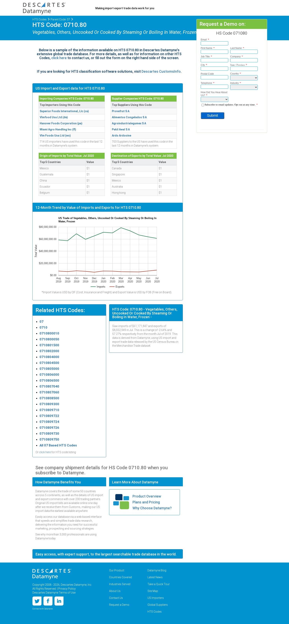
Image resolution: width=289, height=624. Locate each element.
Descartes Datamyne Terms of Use (53, 592)
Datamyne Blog (156, 570)
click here (59, 58)
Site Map (152, 591)
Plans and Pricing (146, 502)
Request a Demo (119, 604)
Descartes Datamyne (51, 574)
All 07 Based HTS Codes (58, 445)
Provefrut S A (120, 111)
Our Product (116, 570)
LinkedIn (59, 601)
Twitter (36, 601)
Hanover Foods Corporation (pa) (61, 123)
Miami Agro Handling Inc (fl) (58, 129)
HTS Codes (39, 19)
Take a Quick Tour (158, 584)
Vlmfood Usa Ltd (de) (54, 117)
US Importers (155, 597)
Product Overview (147, 496)
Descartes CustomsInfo (161, 71)
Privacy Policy (67, 588)
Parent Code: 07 (60, 19)
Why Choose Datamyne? (152, 508)
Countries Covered (120, 577)
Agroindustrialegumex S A (129, 123)
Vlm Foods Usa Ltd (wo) (55, 135)
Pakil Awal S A (121, 129)
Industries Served (119, 584)
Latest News (155, 577)
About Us (115, 591)
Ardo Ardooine (121, 135)
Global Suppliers (157, 604)
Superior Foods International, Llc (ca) (64, 111)
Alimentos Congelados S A (129, 117)
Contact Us (116, 597)
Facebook (47, 601)
